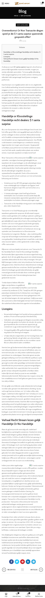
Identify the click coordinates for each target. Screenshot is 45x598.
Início (16, 16)
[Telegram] (33, 561)
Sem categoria (26, 16)
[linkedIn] (28, 561)
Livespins (6, 57)
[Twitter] (17, 561)
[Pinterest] (22, 561)
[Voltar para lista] (22, 569)
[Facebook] (11, 561)
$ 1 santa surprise (20, 67)
